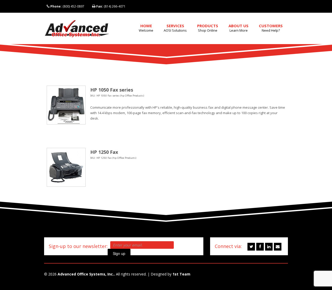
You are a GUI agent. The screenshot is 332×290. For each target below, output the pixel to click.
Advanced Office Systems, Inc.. (86, 274)
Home (146, 28)
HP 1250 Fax (104, 152)
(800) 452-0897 (67, 6)
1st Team (181, 274)
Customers (271, 28)
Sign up (119, 253)
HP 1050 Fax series (111, 90)
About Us (238, 28)
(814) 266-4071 (111, 6)
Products (207, 28)
